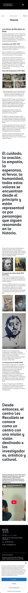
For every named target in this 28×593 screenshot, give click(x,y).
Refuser (14, 583)
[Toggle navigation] (23, 5)
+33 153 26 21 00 (9, 542)
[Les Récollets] (8, 4)
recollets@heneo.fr (11, 544)
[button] (26, 563)
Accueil (3, 16)
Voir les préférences (14, 588)
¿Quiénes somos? (14, 16)
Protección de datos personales (14, 591)
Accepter (14, 579)
